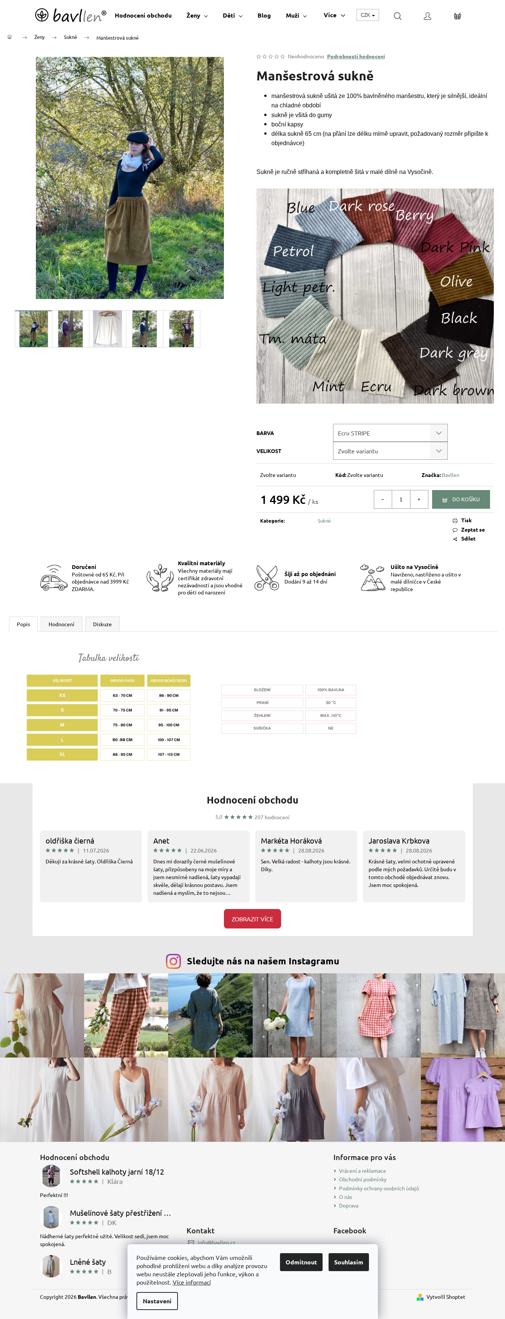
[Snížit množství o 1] (383, 499)
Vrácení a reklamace (362, 1170)
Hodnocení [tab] (61, 624)
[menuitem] (143, 15)
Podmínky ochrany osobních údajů (379, 1188)
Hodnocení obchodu (252, 799)
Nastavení (157, 1301)
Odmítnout (301, 1262)
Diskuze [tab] (102, 624)
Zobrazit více (252, 918)
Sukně (324, 520)
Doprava (348, 1205)
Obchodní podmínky (363, 1179)
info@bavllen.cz (216, 1242)
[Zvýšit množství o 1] (419, 499)
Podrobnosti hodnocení (356, 56)
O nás (345, 1196)
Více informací (192, 1282)
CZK (366, 14)
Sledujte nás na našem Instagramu (263, 961)
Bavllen (450, 474)
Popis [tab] (23, 624)
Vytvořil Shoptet (446, 1296)
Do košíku (466, 499)
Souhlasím (348, 1262)
